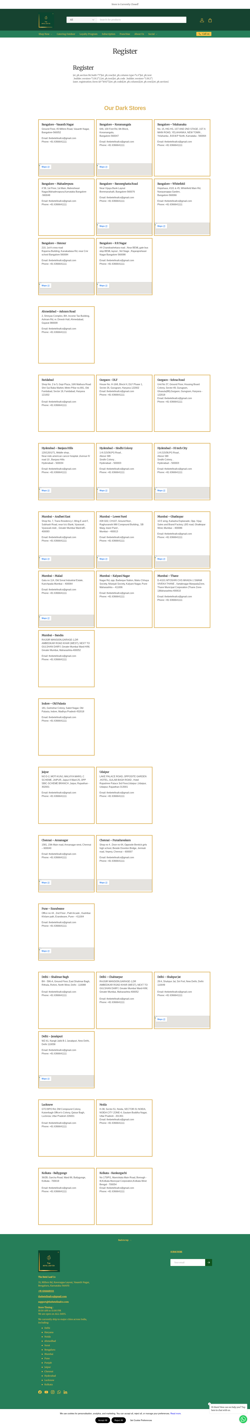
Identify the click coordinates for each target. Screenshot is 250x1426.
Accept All (102, 1420)
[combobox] (126, 20)
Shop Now (44, 34)
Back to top (123, 1240)
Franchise (125, 34)
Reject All (118, 1420)
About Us (139, 34)
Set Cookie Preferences (141, 1420)
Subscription (108, 34)
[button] (210, 20)
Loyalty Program (89, 34)
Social (151, 34)
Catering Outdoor (66, 34)
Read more (175, 1413)
